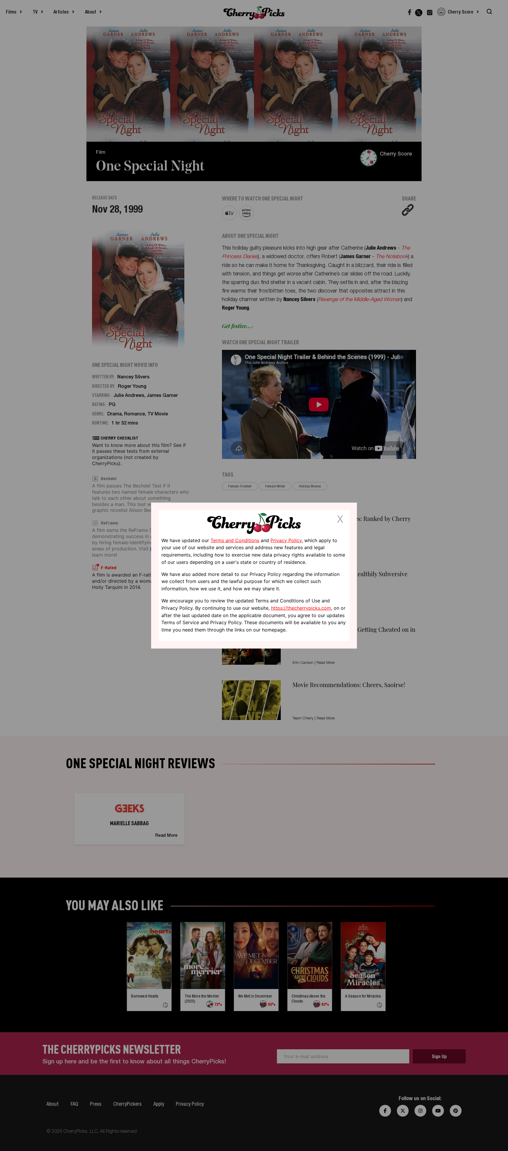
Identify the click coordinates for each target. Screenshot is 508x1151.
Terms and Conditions (234, 540)
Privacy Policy (286, 540)
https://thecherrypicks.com (301, 608)
